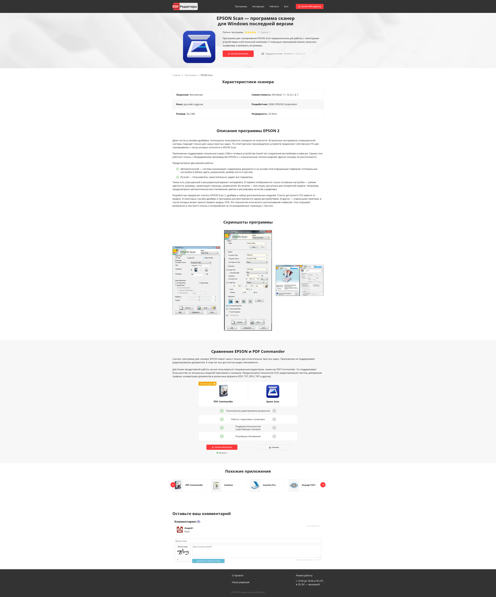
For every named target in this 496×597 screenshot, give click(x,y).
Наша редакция (240, 582)
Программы (241, 6)
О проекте (237, 575)
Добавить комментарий (208, 561)
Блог (286, 6)
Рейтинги (274, 6)
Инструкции (258, 6)
